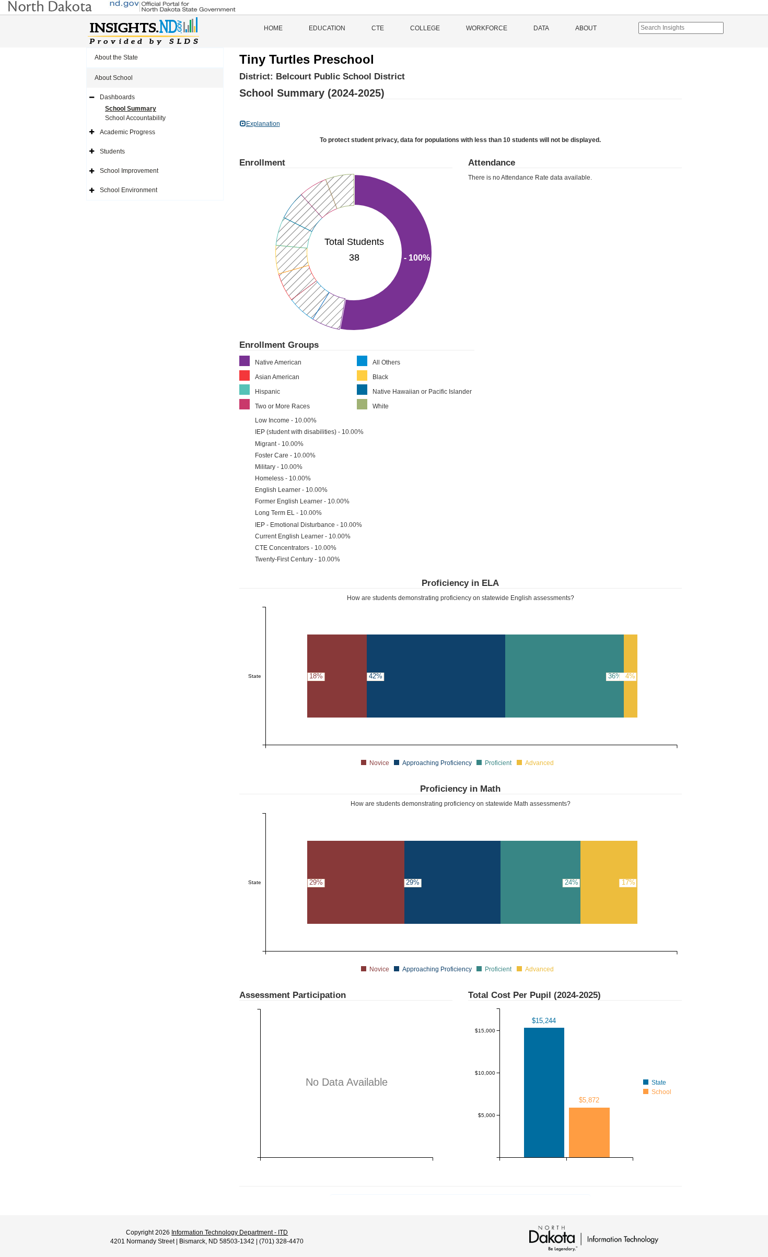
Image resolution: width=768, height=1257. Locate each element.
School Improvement (129, 170)
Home (273, 28)
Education (327, 28)
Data (541, 28)
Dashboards (117, 97)
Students (112, 151)
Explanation (263, 123)
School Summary (130, 108)
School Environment (128, 190)
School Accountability (135, 118)
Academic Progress (127, 132)
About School (114, 77)
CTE (377, 28)
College (425, 28)
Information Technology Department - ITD (229, 1232)
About (586, 28)
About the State (116, 57)
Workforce (486, 28)
